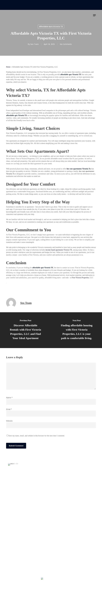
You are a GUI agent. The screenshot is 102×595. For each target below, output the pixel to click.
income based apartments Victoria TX (59, 250)
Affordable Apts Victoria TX (51, 26)
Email (9, 409)
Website (9, 421)
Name (9, 397)
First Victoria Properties (80, 278)
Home (8, 67)
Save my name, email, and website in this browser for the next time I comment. (37, 436)
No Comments (66, 44)
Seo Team (34, 44)
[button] (94, 15)
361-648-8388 (52, 579)
